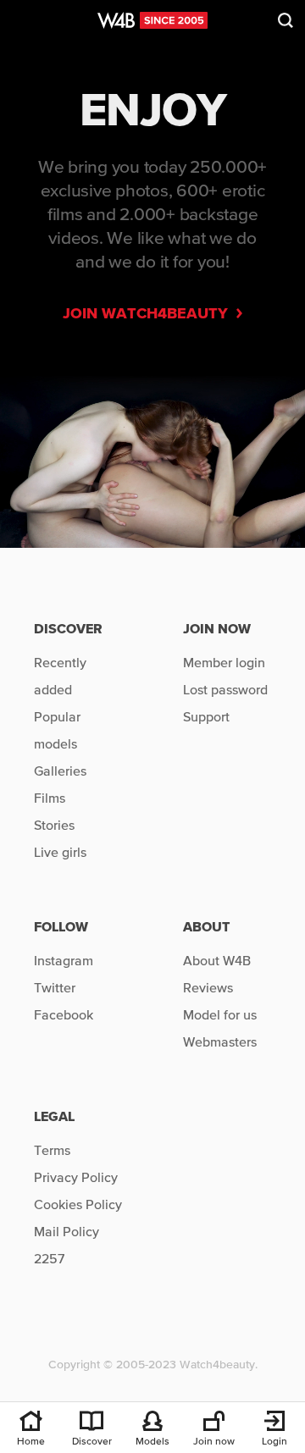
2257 (49, 1258)
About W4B (217, 960)
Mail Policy (66, 1231)
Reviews (208, 987)
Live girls (60, 851)
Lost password (225, 689)
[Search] (285, 23)
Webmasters (220, 1041)
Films (49, 797)
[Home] (152, 23)
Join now (217, 628)
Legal (54, 1116)
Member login (224, 662)
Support (206, 716)
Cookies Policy (78, 1204)
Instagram (63, 960)
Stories (54, 824)
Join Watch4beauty (149, 313)
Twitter (54, 987)
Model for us (220, 1014)
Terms (52, 1149)
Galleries (60, 770)
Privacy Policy (76, 1177)
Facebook (63, 1014)
